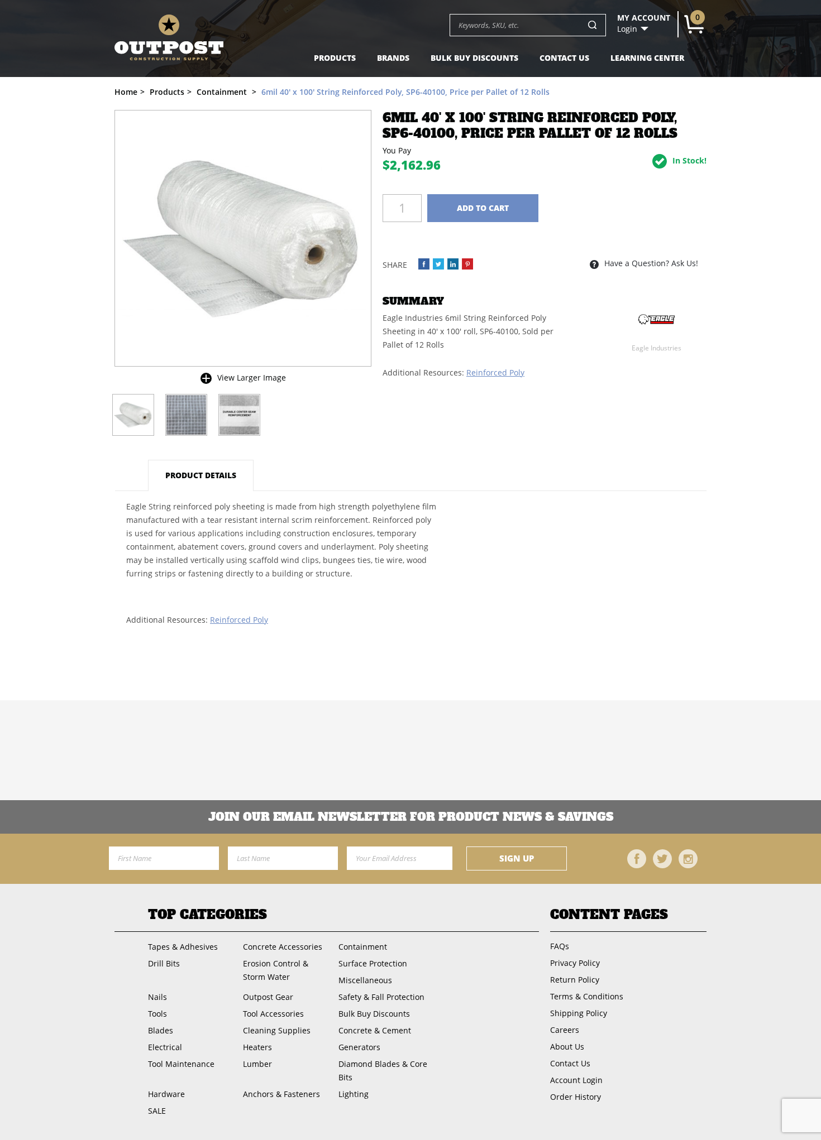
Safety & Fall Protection (381, 997)
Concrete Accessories (282, 946)
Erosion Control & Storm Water (275, 970)
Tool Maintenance (181, 1064)
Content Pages (609, 914)
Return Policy (574, 979)
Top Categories (207, 914)
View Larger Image (251, 377)
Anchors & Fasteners (281, 1094)
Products (335, 57)
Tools (157, 1013)
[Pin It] (467, 264)
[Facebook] (636, 858)
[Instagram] (688, 858)
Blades (160, 1030)
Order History (575, 1096)
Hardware (166, 1094)
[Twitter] (662, 858)
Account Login (576, 1080)
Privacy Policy (575, 963)
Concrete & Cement (374, 1030)
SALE (157, 1110)
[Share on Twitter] (438, 264)
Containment (362, 946)
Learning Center (647, 57)
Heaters (257, 1047)
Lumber (257, 1064)
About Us (567, 1046)
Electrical (165, 1047)
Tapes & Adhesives (183, 946)
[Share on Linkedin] (453, 264)
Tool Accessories (273, 1013)
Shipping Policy (578, 1013)
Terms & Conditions (586, 996)
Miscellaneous (365, 980)
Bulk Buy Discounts (474, 57)
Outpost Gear (268, 997)
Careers (564, 1029)
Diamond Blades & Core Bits (382, 1071)
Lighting (353, 1094)
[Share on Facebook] (423, 264)
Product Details (200, 475)
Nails (157, 997)
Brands (393, 57)
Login (627, 29)
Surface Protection (372, 963)
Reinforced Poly (495, 372)
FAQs (559, 946)
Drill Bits (164, 963)
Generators (359, 1047)
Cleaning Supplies (277, 1030)
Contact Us (564, 57)
